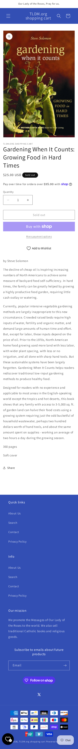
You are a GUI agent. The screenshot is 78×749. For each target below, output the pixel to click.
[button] (8, 16)
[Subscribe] (64, 665)
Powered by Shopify (57, 741)
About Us (14, 513)
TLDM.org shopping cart (32, 741)
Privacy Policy (17, 541)
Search (12, 523)
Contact (13, 532)
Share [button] (11, 468)
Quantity (8, 192)
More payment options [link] (39, 236)
